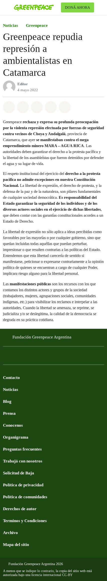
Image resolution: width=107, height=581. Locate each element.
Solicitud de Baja (18, 473)
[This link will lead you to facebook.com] (6, 356)
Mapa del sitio (16, 544)
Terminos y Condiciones (25, 520)
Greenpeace (37, 25)
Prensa (9, 413)
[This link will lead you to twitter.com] (16, 356)
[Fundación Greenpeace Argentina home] (36, 7)
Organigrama (15, 437)
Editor (22, 84)
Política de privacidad (23, 485)
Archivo (10, 532)
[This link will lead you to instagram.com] (36, 356)
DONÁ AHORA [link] (77, 7)
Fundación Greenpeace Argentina (41, 337)
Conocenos (13, 425)
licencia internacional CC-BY (52, 575)
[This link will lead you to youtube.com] (26, 356)
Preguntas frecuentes (22, 449)
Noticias (10, 25)
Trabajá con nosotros (22, 461)
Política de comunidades (25, 497)
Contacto (11, 377)
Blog (7, 401)
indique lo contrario (40, 571)
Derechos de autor (20, 508)
